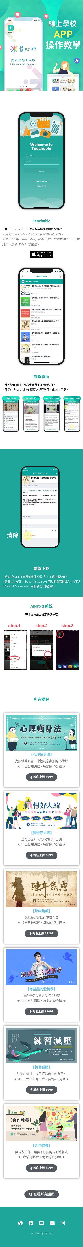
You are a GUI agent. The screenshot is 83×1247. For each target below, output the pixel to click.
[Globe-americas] (20, 1223)
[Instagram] (63, 1223)
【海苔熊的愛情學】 (41, 989)
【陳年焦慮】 (41, 911)
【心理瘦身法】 (41, 755)
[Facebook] (31, 1223)
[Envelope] (52, 1223)
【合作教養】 (41, 1146)
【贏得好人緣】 (41, 833)
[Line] (41, 1223)
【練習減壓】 (41, 1067)
